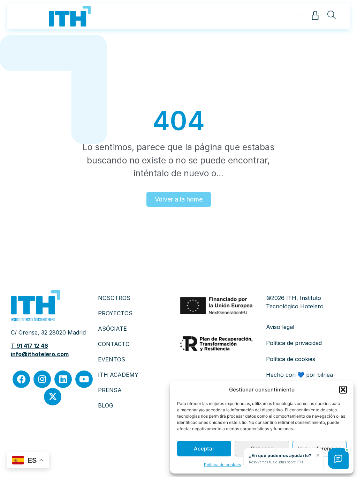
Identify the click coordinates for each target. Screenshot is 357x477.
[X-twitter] (52, 396)
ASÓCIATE (112, 328)
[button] (343, 389)
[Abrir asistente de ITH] (338, 458)
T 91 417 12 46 (29, 345)
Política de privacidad (294, 342)
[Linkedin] (63, 379)
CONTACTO (114, 343)
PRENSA (110, 390)
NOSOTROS (114, 297)
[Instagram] (42, 379)
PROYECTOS (115, 313)
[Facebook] (21, 379)
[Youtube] (84, 379)
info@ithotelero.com (40, 354)
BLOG (105, 405)
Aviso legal (280, 326)
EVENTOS (111, 359)
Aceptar (204, 448)
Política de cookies (222, 464)
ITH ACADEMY (118, 374)
